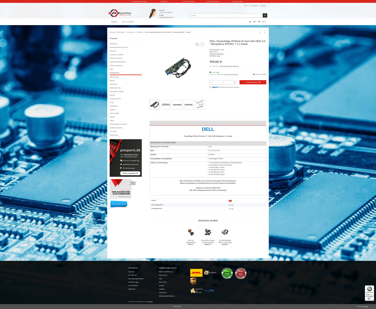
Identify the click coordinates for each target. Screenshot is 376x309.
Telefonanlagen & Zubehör (118, 124)
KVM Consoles (114, 77)
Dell (230, 200)
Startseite (254, 6)
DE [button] (245, 6)
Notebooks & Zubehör (117, 91)
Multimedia (113, 84)
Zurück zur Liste (114, 32)
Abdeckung (113, 44)
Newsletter (132, 289)
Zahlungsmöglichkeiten (136, 279)
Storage (112, 117)
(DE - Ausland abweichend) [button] (230, 74)
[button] (250, 21)
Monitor (112, 81)
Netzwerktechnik (115, 88)
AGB (160, 279)
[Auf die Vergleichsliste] (197, 44)
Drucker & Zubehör (116, 58)
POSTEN (112, 95)
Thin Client (113, 131)
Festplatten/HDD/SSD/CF (118, 62)
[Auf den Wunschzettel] (202, 44)
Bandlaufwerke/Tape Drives (119, 47)
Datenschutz (163, 275)
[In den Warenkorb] (151, 39)
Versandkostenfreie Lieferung (229, 66)
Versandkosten (133, 285)
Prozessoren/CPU (115, 99)
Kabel (111, 69)
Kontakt (263, 6)
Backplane (220, 54)
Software (112, 110)
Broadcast (113, 51)
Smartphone (114, 106)
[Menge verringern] (212, 82)
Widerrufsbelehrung (165, 272)
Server (112, 102)
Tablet (112, 120)
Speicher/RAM (114, 113)
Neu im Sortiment (128, 22)
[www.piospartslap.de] (120, 13)
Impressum (162, 292)
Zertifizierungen (133, 282)
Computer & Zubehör (117, 55)
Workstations (114, 135)
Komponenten (114, 73)
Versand (150, 301)
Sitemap (161, 289)
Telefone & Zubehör (116, 128)
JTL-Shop (365, 306)
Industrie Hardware (116, 65)
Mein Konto (163, 282)
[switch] (369, 298)
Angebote (114, 22)
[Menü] (373, 286)
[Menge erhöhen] (234, 82)
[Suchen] (265, 15)
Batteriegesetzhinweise (166, 296)
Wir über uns (132, 275)
